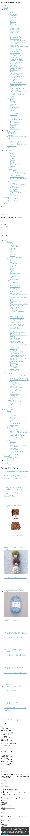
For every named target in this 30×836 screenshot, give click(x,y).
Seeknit (12, 167)
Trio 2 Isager (13, 87)
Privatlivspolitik (5, 780)
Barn (8, 147)
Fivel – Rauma (14, 302)
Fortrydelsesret (5, 786)
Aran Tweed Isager (15, 36)
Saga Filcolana (14, 339)
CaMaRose (13, 14)
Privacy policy (4, 834)
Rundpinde (13, 171)
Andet (9, 181)
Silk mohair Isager (16, 341)
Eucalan (12, 160)
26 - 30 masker (15, 370)
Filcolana (13, 17)
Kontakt (6, 203)
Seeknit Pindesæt (15, 175)
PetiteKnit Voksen (16, 387)
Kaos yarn (13, 398)
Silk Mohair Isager (15, 81)
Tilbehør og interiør (16, 408)
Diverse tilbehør (14, 195)
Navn (2, 801)
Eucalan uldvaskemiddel (17, 184)
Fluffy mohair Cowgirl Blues (19, 304)
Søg (2, 5)
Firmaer (9, 11)
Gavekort (6, 197)
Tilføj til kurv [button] (18, 487)
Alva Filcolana (14, 33)
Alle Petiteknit (14, 383)
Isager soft (13, 310)
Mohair (12, 110)
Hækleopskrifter (11, 146)
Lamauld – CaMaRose (16, 60)
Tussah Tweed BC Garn (17, 88)
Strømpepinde (14, 180)
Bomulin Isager (15, 293)
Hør (11, 105)
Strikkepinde (10, 169)
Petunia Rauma (14, 79)
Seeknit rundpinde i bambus (18, 174)
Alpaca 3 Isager (14, 31)
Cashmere (13, 102)
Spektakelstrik (11, 132)
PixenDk (9, 140)
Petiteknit (10, 138)
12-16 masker (14, 122)
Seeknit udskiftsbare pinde (18, 172)
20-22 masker (14, 126)
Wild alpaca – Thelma (16, 93)
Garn (5, 9)
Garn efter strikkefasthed (14, 119)
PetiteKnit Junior (15, 386)
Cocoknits (13, 157)
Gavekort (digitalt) (12, 198)
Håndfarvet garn (15, 107)
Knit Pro (12, 161)
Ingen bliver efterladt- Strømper (16, 136)
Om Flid (6, 202)
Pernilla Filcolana (15, 74)
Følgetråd (13, 104)
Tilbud (6, 8)
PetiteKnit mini (15, 384)
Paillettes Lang (14, 71)
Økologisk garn (14, 118)
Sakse (12, 194)
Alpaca (12, 99)
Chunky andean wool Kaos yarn (19, 42)
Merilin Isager (14, 65)
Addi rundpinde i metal (17, 177)
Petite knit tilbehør (15, 164)
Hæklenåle (13, 186)
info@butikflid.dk (8, 733)
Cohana (12, 158)
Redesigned (13, 166)
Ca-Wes (12, 155)
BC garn (12, 12)
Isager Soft (13, 54)
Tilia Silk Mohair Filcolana (17, 85)
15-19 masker (14, 124)
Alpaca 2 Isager (14, 29)
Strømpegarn (14, 113)
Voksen (9, 149)
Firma (8, 152)
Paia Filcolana (14, 70)
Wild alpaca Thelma (16, 356)
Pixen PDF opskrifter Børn (17, 143)
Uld (11, 116)
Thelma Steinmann (15, 25)
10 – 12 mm (13, 121)
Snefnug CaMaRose (16, 82)
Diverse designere (12, 389)
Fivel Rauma (14, 45)
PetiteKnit (10, 381)
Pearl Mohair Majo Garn (17, 73)
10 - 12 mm (13, 363)
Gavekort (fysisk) (12, 200)
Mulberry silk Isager (16, 68)
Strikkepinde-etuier (15, 192)
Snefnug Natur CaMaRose (18, 84)
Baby (12, 403)
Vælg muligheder (18, 547)
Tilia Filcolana (14, 347)
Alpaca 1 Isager (14, 28)
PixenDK (10, 374)
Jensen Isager (14, 57)
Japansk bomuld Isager (17, 56)
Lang (11, 19)
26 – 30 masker (14, 129)
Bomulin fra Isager (15, 39)
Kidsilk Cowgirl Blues (16, 59)
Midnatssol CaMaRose (17, 67)
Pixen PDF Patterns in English (19, 380)
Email (2, 802)
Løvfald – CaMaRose (16, 62)
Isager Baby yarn (15, 53)
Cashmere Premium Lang (17, 40)
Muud (12, 163)
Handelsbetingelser (6, 783)
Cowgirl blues (14, 15)
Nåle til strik (13, 189)
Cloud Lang (13, 43)
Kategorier (10, 400)
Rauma (12, 23)
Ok (23, 832)
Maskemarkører (14, 188)
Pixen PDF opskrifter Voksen (18, 144)
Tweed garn (13, 115)
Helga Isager (10, 135)
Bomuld (12, 101)
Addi (11, 153)
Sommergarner (15, 273)
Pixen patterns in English (17, 141)
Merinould (13, 108)
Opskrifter (7, 130)
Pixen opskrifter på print (18, 375)
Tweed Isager (14, 90)
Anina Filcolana (14, 34)
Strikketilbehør (8, 150)
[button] (4, 236)
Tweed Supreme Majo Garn (18, 91)
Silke (11, 112)
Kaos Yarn (13, 249)
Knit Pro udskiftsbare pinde (18, 178)
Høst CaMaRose (15, 51)
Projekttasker (14, 191)
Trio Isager (13, 349)
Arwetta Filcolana (15, 37)
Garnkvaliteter (11, 98)
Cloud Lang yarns (15, 301)
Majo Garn (13, 22)
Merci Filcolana (14, 64)
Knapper (12, 183)
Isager (12, 20)
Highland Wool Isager (16, 50)
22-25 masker (14, 127)
